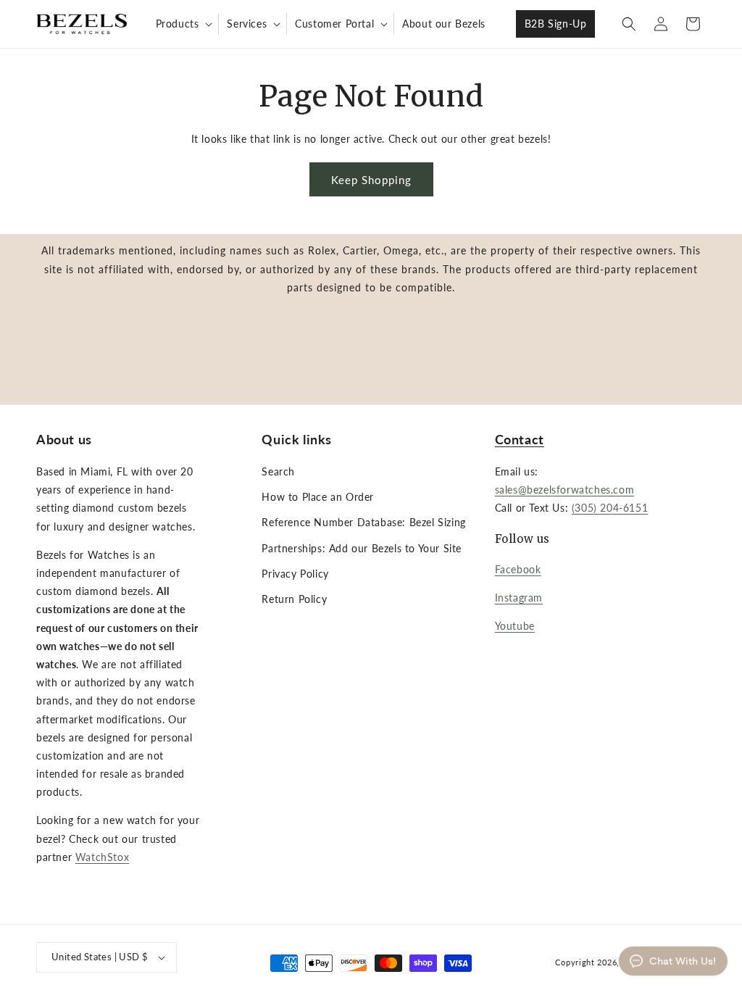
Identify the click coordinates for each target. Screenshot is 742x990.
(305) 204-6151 (610, 508)
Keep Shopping (371, 179)
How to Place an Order (318, 497)
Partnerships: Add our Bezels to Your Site (362, 548)
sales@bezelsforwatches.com (565, 489)
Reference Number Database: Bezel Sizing (363, 522)
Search (278, 471)
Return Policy (294, 599)
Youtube (515, 626)
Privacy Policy (295, 573)
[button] (183, 24)
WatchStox (102, 857)
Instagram (519, 597)
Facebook (518, 569)
